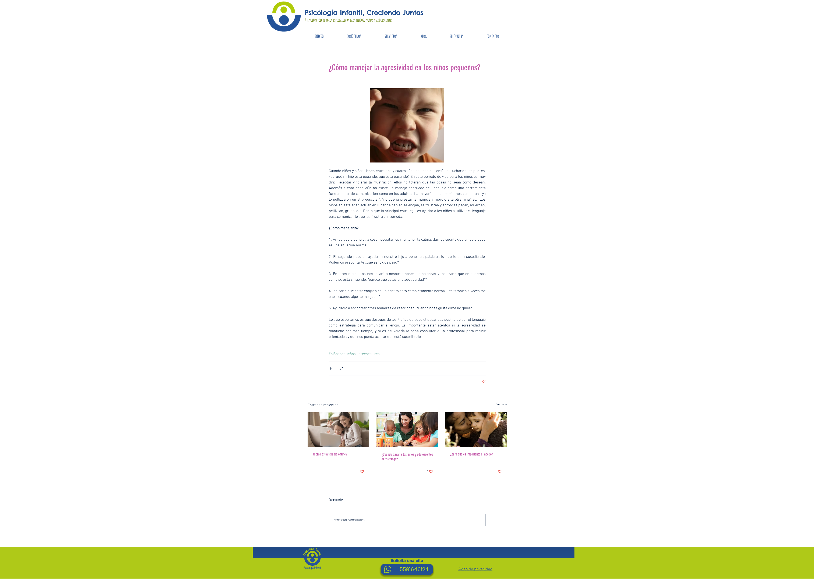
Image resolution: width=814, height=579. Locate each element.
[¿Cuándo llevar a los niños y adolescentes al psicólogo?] (407, 429)
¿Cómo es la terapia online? (330, 454)
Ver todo (501, 404)
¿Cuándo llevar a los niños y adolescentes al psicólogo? (407, 456)
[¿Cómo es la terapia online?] (338, 429)
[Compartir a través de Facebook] (331, 368)
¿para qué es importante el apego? (471, 454)
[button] (391, 38)
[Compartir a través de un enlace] (341, 368)
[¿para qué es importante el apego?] (476, 429)
